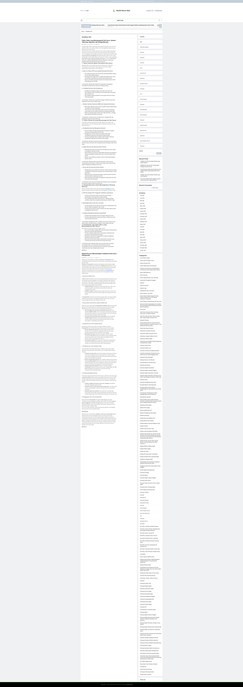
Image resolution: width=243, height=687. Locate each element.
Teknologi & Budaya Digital (145, 586)
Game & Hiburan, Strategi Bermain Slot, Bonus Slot (150, 301)
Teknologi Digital (143, 612)
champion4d (109, 270)
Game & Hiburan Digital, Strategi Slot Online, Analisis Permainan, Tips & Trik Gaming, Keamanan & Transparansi (149, 297)
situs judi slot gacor (144, 500)
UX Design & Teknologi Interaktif (147, 671)
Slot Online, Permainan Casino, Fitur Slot (148, 535)
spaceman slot (143, 130)
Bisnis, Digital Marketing (145, 272)
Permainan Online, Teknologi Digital (147, 487)
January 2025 (143, 242)
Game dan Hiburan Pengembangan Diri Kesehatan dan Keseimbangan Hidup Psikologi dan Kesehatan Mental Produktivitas (150, 306)
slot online (142, 523)
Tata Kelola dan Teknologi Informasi (147, 575)
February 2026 (143, 208)
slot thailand (142, 554)
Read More (84, 250)
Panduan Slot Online (144, 451)
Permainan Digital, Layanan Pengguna (148, 477)
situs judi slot (143, 497)
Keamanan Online (143, 379)
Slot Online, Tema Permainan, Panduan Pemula (150, 551)
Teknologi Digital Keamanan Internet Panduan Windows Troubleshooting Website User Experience (149, 619)
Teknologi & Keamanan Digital (146, 593)
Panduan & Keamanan (144, 415)
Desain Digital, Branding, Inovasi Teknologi (149, 277)
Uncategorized (143, 666)
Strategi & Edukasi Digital (145, 564)
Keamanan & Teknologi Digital (146, 357)
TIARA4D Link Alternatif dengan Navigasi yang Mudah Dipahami (140, 1)
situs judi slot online (144, 502)
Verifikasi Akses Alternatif (145, 674)
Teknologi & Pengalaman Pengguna (147, 596)
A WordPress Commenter (145, 187)
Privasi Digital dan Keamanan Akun (147, 489)
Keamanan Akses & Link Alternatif (147, 359)
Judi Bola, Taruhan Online (145, 345)
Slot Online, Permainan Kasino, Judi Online (149, 538)
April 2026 (142, 203)
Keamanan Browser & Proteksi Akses (148, 362)
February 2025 (143, 240)
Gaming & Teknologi (144, 320)
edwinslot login (143, 288)
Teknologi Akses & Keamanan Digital (148, 609)
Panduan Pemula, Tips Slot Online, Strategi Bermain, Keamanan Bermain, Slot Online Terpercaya (149, 442)
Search (141, 151)
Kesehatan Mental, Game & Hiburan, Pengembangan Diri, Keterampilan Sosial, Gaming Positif (150, 389)
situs (141, 68)
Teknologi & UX (143, 607)
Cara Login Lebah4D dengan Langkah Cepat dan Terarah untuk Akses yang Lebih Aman (151, 25)
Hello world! (155, 187)
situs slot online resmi (145, 513)
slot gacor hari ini (144, 83)
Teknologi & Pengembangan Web (147, 599)
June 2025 (142, 229)
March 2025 (142, 237)
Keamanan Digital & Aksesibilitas (147, 367)
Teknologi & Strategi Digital (146, 604)
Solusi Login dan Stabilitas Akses (147, 556)
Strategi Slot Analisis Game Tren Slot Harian (149, 573)
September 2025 (143, 221)
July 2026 (142, 195)
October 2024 (143, 250)
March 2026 (142, 205)
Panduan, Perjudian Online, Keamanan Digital (149, 456)
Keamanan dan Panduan (145, 365)
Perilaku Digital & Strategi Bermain (147, 470)
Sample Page (120, 20)
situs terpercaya (143, 109)
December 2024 (143, 245)
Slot (141, 78)
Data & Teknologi (143, 275)
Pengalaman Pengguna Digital (146, 459)
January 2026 (143, 211)
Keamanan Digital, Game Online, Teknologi (149, 373)
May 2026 (142, 200)
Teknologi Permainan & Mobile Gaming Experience (150, 642)
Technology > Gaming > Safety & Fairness (149, 578)
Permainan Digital (144, 475)
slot (141, 94)
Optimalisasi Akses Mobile (145, 405)
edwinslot (142, 282)
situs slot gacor (143, 99)
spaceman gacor (143, 125)
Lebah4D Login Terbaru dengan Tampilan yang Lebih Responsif (113, 25)
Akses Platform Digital (145, 258)
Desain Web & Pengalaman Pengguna (148, 280)
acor (144, 78)
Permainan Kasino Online (145, 480)
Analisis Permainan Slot (145, 263)
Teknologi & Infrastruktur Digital (147, 588)
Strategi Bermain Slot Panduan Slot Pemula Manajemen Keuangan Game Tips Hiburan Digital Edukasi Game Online (150, 569)
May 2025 (142, 232)
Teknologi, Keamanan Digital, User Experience (149, 648)
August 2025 (142, 224)
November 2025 (143, 216)
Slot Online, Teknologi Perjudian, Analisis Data (150, 549)
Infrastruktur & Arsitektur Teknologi (147, 330)
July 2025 (142, 226)
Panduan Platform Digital (145, 448)
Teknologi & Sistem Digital (145, 601)
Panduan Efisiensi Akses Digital (146, 420)
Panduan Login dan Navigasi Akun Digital (148, 431)
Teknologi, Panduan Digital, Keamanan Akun (149, 650)
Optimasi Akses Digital (145, 407)
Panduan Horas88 (144, 426)
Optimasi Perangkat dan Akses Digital (148, 413)
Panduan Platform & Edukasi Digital (147, 446)
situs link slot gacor (144, 47)
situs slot (142, 52)
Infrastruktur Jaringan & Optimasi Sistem (148, 336)
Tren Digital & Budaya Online (146, 661)
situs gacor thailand (144, 492)
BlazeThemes (130, 684)
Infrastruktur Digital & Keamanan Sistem (148, 333)
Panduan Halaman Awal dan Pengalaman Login (150, 423)
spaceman (142, 135)
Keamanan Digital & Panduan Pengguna (148, 370)
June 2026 (142, 198)
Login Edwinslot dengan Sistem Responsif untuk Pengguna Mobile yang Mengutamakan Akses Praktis (150, 171)
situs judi (142, 495)
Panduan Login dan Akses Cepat (147, 428)
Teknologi (142, 580)
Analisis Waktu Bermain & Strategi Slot (148, 265)
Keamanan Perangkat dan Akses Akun (148, 382)
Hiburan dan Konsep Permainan (146, 328)
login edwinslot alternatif (145, 397)
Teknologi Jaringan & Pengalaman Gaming (149, 637)
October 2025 (143, 219)
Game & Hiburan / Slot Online (146, 293)
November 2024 (143, 247)
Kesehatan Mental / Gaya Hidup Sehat (148, 384)
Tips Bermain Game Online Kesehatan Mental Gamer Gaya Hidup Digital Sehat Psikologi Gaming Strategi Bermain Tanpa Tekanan (150, 657)
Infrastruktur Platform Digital (146, 338)
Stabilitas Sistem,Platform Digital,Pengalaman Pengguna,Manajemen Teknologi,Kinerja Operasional (150, 561)
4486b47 (85, 44)
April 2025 (142, 234)
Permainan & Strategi (144, 472)
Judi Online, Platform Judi (145, 348)
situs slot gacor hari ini (145, 140)
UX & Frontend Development (146, 669)
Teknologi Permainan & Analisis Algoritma (149, 640)
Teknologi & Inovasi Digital (145, 591)
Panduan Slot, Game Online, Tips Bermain (149, 454)
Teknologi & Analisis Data (145, 583)
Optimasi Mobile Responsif (146, 410)
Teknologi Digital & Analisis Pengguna (148, 614)
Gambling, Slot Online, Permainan (147, 290)
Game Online (142, 309)
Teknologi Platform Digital (145, 645)
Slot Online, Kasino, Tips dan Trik (147, 533)
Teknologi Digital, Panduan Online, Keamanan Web (150, 627)
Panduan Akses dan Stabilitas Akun (147, 418)
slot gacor (108, 188)
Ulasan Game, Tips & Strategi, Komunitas (148, 664)
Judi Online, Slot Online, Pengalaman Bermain (149, 350)
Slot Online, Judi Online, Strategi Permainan (149, 526)
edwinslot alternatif (144, 285)
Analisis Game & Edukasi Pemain (147, 260)
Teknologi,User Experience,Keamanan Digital (149, 653)
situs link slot (143, 73)
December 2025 (143, 213)
